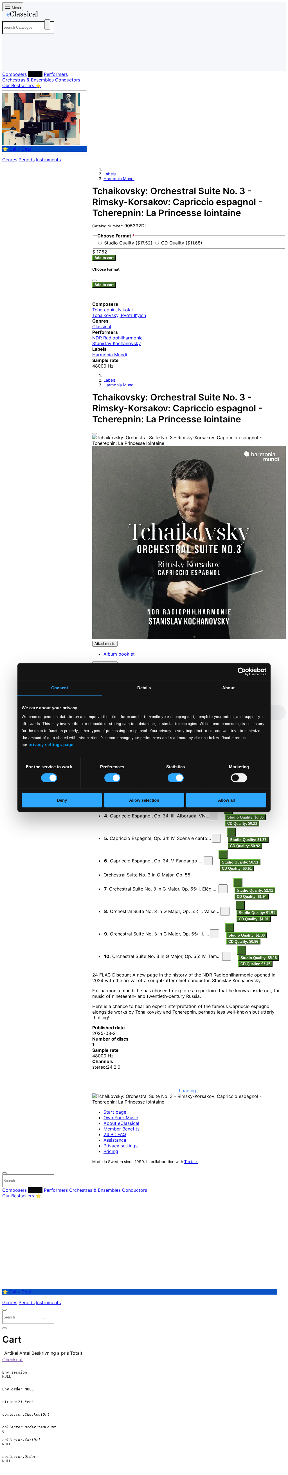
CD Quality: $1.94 (252, 896)
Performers (56, 74)
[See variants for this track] (231, 832)
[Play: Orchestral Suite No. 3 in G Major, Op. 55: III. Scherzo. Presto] (214, 933)
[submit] (44, 1318)
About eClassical (121, 1123)
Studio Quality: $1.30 (246, 935)
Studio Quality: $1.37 (248, 840)
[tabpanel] (189, 836)
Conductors (67, 80)
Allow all (226, 800)
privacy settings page (50, 744)
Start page (115, 1112)
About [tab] (228, 687)
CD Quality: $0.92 (245, 846)
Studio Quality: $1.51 (257, 913)
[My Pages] (12, 62)
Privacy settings (121, 1145)
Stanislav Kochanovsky (116, 343)
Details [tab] (144, 687)
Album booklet (119, 654)
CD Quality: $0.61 (237, 868)
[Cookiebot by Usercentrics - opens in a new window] (241, 671)
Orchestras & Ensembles (28, 80)
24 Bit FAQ (115, 1134)
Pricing (111, 1151)
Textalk (191, 1161)
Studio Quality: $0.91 (240, 862)
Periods (27, 159)
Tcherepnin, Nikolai (112, 309)
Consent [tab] (59, 687)
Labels (35, 74)
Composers (14, 74)
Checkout (12, 1359)
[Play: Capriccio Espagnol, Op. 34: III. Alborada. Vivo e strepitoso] (213, 815)
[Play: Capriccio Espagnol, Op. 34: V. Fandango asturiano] (208, 860)
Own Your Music (121, 1117)
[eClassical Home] (47, 15)
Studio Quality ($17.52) (129, 243)
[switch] (112, 777)
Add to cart (104, 258)
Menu (16, 8)
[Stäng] (94, 280)
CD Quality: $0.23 (242, 823)
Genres (9, 159)
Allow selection (144, 800)
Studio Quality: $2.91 (255, 890)
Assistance (115, 1140)
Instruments (48, 159)
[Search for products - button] (47, 24)
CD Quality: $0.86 (243, 941)
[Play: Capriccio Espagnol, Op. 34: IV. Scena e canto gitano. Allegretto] (216, 838)
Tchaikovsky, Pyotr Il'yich (119, 315)
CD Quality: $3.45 (255, 964)
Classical (101, 326)
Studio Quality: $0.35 (245, 817)
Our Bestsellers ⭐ (21, 85)
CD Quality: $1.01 (254, 919)
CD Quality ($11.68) (181, 243)
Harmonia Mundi (119, 178)
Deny (62, 800)
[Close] (94, 433)
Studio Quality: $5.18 (258, 958)
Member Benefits (122, 1129)
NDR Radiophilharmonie (117, 338)
